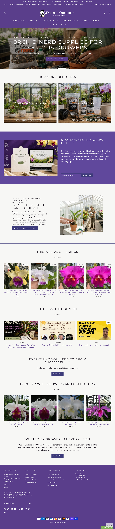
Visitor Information (31, 474)
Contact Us (7, 484)
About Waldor (30, 477)
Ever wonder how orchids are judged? (94, 345)
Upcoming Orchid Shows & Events (19, 4)
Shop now (57, 456)
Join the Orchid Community (56, 480)
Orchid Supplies (58, 20)
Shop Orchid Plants (57, 58)
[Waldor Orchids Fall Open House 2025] (57, 330)
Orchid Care (88, 20)
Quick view (16, 287)
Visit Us (57, 24)
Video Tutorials (46, 4)
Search (6, 487)
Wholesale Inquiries (32, 480)
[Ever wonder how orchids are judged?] (94, 330)
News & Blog (36, 4)
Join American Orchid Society (74, 4)
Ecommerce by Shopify (60, 522)
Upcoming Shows (31, 482)
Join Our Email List (53, 474)
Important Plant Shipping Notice (11, 475)
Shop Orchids (26, 20)
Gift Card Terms (8, 481)
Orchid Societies (58, 4)
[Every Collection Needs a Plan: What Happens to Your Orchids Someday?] (21, 330)
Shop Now (57, 374)
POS (50, 522)
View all (57, 257)
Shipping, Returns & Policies (12, 479)
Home (5, 4)
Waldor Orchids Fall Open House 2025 (57, 345)
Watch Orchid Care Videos (25, 228)
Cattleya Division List (54, 477)
